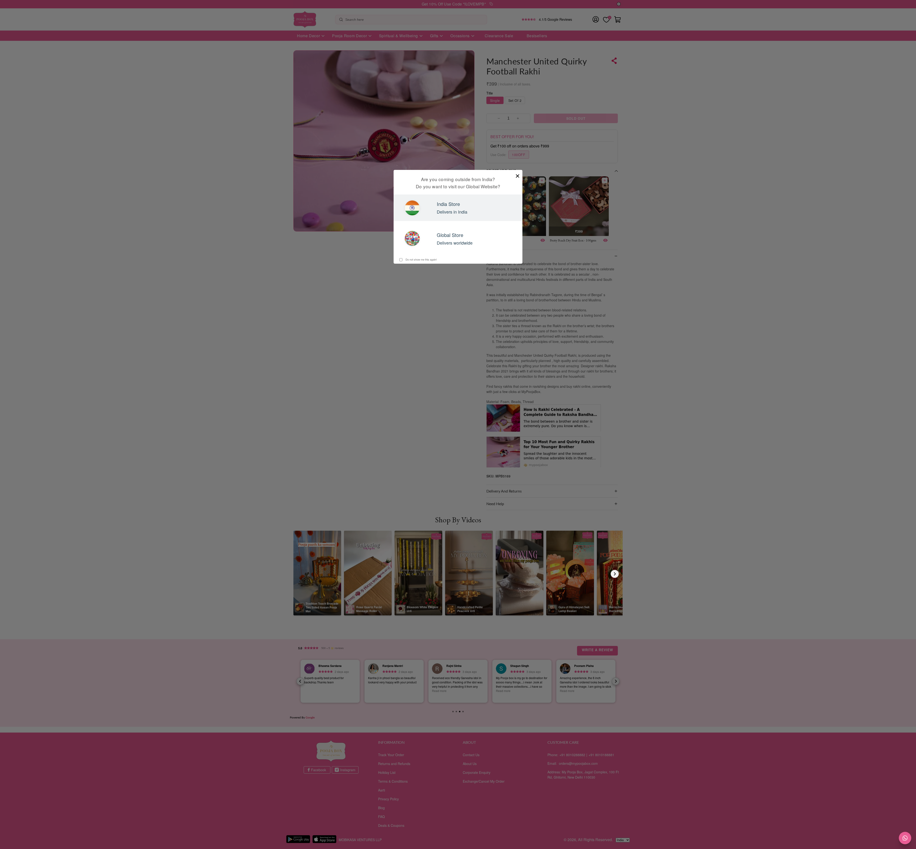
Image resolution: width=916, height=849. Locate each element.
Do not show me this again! (421, 259)
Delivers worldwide (455, 243)
